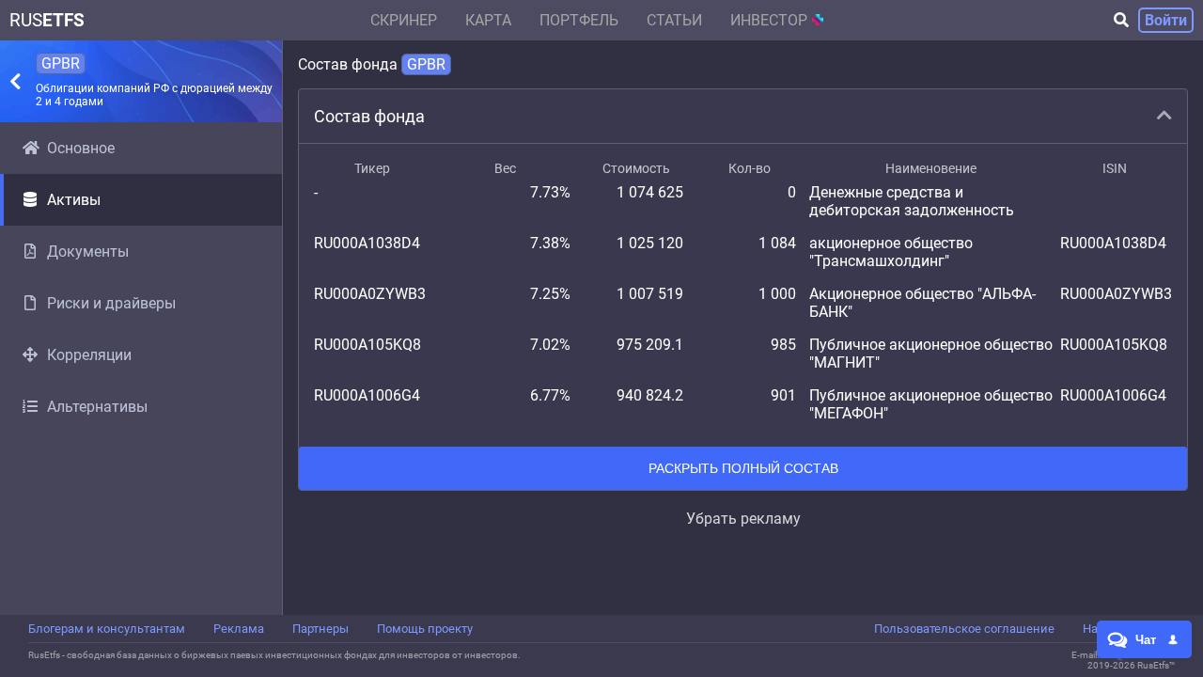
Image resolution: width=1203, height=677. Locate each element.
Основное (81, 148)
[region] (141, 368)
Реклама (238, 629)
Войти (1166, 20)
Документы (88, 251)
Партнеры (320, 629)
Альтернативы (97, 407)
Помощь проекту (425, 629)
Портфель (578, 20)
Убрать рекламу (743, 518)
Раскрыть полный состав (743, 468)
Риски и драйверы (111, 303)
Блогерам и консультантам (106, 629)
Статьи (674, 20)
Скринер (403, 20)
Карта (488, 20)
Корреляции (89, 355)
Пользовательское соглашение (964, 629)
